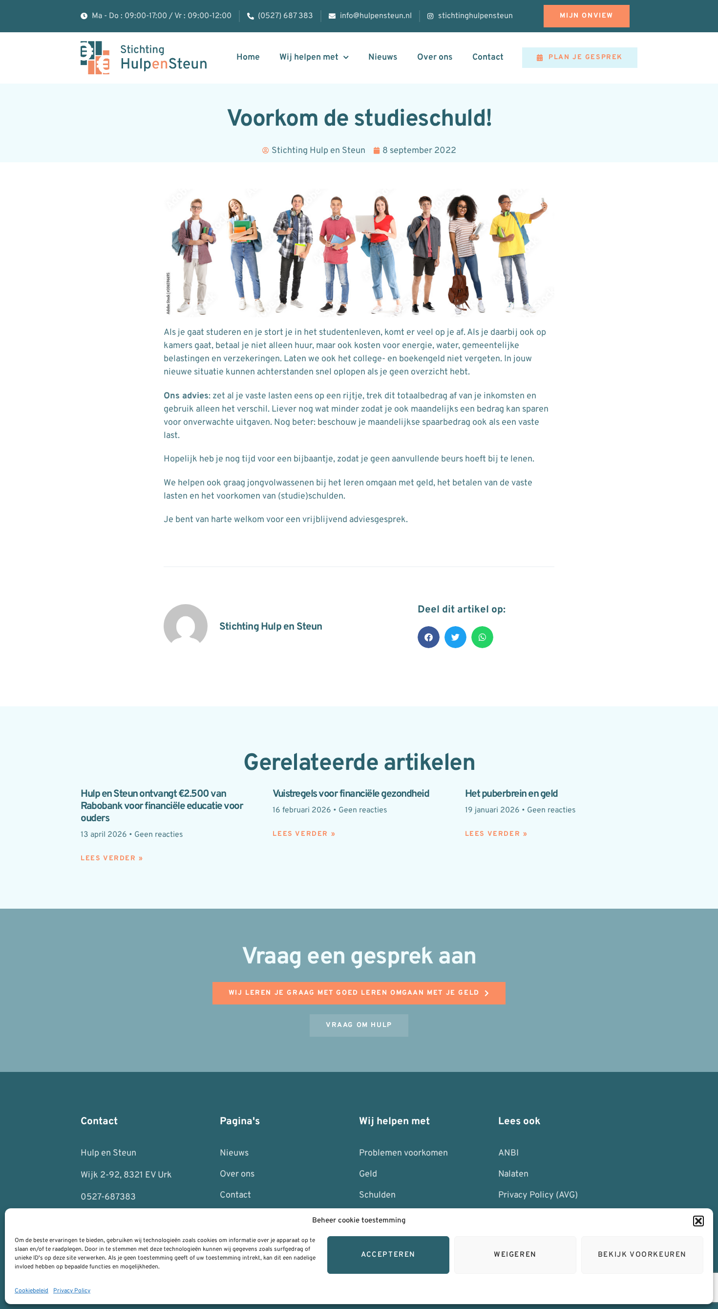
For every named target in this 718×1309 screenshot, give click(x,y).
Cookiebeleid (31, 1291)
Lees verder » (112, 858)
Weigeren (515, 1255)
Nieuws (383, 57)
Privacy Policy (71, 1291)
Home (248, 57)
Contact (488, 57)
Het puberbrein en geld (511, 794)
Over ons (435, 57)
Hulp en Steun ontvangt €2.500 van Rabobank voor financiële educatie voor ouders (162, 806)
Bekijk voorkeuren (642, 1255)
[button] (698, 1221)
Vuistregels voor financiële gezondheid (351, 794)
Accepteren (388, 1255)
